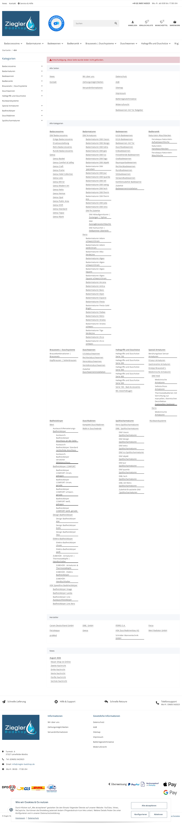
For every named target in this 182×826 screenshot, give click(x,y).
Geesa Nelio (58, 189)
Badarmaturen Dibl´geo (96, 151)
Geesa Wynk (58, 216)
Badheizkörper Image (62, 589)
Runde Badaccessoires (63, 151)
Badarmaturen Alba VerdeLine (94, 253)
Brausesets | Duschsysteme (14, 86)
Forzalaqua (55, 630)
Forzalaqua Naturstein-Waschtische (162, 154)
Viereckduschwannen (92, 361)
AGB (95, 727)
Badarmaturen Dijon (95, 294)
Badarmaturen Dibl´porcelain (94, 167)
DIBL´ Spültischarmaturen (127, 428)
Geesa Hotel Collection (63, 174)
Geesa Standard (60, 209)
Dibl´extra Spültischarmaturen (128, 447)
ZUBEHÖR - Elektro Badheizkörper (64, 573)
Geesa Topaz (58, 212)
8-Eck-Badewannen (124, 139)
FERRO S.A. (120, 625)
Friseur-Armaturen (157, 360)
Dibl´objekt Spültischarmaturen (128, 457)
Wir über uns (53, 722)
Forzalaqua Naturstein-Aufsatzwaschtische (162, 140)
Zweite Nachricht (58, 665)
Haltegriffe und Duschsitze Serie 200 (127, 361)
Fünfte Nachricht (58, 677)
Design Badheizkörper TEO (66, 533)
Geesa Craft (58, 166)
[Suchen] (116, 23)
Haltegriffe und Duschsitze (14, 96)
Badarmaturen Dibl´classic (97, 139)
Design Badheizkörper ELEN (66, 526)
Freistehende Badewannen (128, 154)
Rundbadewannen (124, 170)
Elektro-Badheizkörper (63, 538)
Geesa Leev (58, 178)
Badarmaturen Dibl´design (98, 143)
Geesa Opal (58, 197)
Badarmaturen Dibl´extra (97, 147)
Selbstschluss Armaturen (161, 387)
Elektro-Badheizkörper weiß (66, 550)
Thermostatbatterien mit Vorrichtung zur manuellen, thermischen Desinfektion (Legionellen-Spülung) (166, 398)
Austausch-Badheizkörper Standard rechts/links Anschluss (67, 447)
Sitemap (96, 732)
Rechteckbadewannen (125, 166)
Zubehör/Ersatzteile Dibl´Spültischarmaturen (130, 491)
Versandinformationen (58, 732)
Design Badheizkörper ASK (66, 520)
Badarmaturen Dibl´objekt (97, 162)
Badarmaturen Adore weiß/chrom (95, 246)
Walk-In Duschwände (92, 428)
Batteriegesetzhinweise (103, 742)
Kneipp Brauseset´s (157, 368)
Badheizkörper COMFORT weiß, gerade (66, 509)
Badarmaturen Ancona (96, 282)
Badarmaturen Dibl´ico (96, 154)
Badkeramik (7, 81)
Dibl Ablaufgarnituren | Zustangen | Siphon (99, 216)
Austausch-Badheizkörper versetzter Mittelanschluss (63, 458)
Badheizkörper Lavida (62, 593)
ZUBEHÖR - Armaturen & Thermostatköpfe (67, 566)
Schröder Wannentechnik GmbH (127, 636)
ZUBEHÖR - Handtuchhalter (63, 580)
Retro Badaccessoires (62, 147)
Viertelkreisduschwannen (94, 365)
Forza (151, 625)
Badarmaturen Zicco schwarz (95, 342)
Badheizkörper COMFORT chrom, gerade (64, 482)
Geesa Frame (58, 170)
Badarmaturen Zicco (95, 337)
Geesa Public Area (61, 201)
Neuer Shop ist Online (61, 661)
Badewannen (8, 76)
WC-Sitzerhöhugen (124, 391)
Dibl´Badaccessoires (59, 135)
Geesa (52, 154)
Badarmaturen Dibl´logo (96, 158)
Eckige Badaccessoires (63, 139)
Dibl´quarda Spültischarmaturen (128, 471)
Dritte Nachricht (58, 669)
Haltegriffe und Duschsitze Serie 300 (127, 368)
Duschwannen (8, 91)
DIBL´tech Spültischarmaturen (128, 477)
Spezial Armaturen (10, 105)
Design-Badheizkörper (63, 514)
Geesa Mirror (59, 181)
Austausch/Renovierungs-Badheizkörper (64, 429)
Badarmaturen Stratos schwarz (96, 325)
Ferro (85, 234)
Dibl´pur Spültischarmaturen (128, 464)
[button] (26, 3)
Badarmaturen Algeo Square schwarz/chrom (96, 277)
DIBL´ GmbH (88, 625)
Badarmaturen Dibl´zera (96, 206)
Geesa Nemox (59, 193)
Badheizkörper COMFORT (64, 466)
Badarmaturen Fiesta (95, 301)
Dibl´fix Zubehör (93, 210)
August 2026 (55, 658)
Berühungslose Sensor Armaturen (159, 355)
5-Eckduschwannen (91, 353)
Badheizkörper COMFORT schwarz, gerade (65, 492)
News (4, 3)
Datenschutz (33, 818)
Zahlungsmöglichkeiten (58, 727)
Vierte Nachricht (58, 673)
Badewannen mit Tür (125, 143)
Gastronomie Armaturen (159, 364)
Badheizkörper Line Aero (64, 603)
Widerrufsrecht (100, 747)
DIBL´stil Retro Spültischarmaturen (128, 484)
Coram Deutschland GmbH (62, 625)
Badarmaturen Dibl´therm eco (97, 197)
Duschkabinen (8, 115)
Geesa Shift (58, 205)
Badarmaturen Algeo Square (95, 270)
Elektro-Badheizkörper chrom (66, 544)
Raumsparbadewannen (126, 162)
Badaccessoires (9, 66)
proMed (53, 635)
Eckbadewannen (123, 151)
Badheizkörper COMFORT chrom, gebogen (64, 473)
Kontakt (12, 3)
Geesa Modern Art (61, 185)
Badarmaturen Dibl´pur (96, 173)
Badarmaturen (8, 71)
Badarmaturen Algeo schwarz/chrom (95, 263)
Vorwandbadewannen (125, 178)
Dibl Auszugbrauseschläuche (100, 222)
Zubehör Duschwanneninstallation (94, 370)
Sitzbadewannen (123, 174)
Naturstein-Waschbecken (160, 135)
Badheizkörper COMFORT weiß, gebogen (63, 501)
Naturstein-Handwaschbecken (160, 147)
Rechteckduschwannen (93, 357)
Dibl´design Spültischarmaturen (128, 440)
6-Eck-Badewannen (124, 135)
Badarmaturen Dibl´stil (96, 180)
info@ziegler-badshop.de (23, 764)
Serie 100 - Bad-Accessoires (128, 387)
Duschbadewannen (124, 147)
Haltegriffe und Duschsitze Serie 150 (127, 355)
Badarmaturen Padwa (95, 312)
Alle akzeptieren (149, 805)
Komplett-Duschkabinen (93, 424)
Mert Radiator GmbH (158, 630)
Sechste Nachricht (59, 681)
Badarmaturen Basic (95, 290)
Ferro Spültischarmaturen (127, 424)
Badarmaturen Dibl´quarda (98, 177)
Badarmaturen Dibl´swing (97, 184)
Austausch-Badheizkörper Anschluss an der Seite (66, 438)
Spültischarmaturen (11, 120)
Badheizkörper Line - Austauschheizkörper (62, 598)
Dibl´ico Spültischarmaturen (131, 452)
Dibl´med (156, 375)
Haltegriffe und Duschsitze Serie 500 (127, 381)
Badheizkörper (8, 110)
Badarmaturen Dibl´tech (96, 188)
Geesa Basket (59, 158)
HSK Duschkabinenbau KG (127, 630)
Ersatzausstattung (61, 143)
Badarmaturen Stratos (96, 320)
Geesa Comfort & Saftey (63, 162)
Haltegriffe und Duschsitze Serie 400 (127, 375)
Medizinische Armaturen (160, 372)
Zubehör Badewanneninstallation (126, 187)
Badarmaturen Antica (95, 286)
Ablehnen (158, 814)
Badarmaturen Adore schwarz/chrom (95, 239)
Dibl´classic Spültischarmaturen (128, 433)
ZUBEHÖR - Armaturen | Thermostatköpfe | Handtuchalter (64, 559)
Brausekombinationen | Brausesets (60, 355)
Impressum (20, 818)
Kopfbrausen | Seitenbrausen (63, 360)
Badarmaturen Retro (95, 316)
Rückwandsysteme (158, 420)
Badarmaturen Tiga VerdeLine (94, 331)
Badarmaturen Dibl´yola (96, 203)
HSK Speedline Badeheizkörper (63, 585)
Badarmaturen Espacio (96, 297)
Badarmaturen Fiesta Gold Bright (97, 306)
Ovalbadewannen (123, 158)
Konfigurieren (140, 814)
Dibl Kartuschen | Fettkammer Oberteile (99, 229)
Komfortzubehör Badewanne (128, 181)
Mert (52, 424)
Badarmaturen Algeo (95, 258)
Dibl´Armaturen (89, 135)
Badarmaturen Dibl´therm (97, 192)
